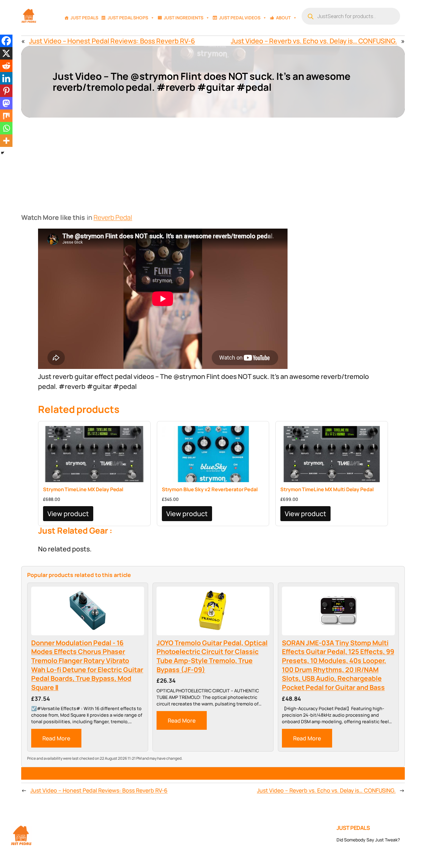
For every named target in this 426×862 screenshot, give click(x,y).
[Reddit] (6, 66)
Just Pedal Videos (239, 18)
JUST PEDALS (353, 827)
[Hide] (2, 152)
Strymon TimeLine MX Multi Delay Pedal (326, 489)
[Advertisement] (213, 164)
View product (68, 513)
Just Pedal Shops (128, 18)
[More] (6, 140)
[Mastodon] (6, 103)
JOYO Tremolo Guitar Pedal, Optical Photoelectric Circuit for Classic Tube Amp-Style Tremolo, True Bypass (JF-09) (212, 656)
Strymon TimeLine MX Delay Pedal (83, 489)
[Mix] (6, 115)
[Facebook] (6, 41)
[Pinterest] (6, 91)
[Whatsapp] (6, 128)
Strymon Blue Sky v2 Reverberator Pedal (210, 489)
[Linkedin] (6, 78)
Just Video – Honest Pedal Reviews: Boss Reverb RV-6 (112, 40)
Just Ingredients (183, 18)
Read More (56, 738)
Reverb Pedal (113, 217)
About (283, 18)
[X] (6, 53)
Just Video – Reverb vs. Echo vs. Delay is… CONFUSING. (314, 40)
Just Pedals (84, 18)
